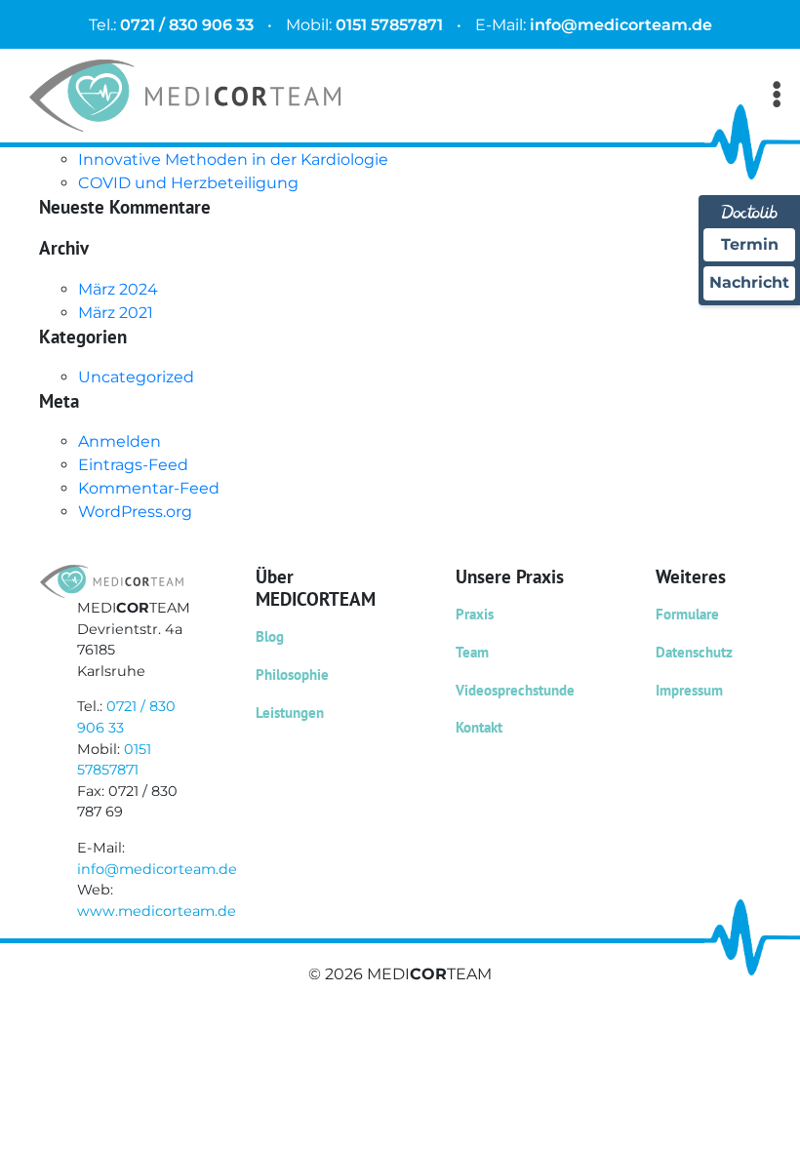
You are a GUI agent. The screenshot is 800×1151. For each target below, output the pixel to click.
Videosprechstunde (515, 690)
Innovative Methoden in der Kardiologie (233, 159)
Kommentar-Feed (149, 488)
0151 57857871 (389, 25)
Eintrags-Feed (133, 465)
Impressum (689, 690)
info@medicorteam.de (621, 25)
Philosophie (292, 674)
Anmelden (119, 441)
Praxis (475, 614)
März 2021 (115, 312)
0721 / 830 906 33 (187, 25)
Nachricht (749, 282)
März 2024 (118, 289)
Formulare (687, 614)
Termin (750, 244)
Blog (270, 636)
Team (472, 652)
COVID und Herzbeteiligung (188, 183)
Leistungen (290, 712)
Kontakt (479, 727)
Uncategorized (136, 377)
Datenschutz (694, 652)
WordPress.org (135, 511)
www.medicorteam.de (156, 911)
